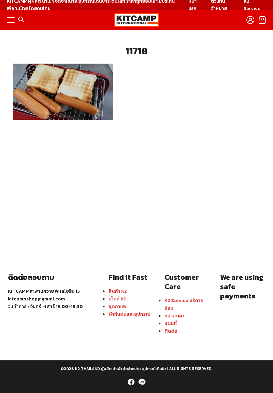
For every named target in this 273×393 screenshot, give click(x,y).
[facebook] (131, 382)
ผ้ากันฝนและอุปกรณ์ (129, 314)
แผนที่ (170, 323)
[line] (142, 382)
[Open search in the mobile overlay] (21, 20)
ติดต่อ (170, 331)
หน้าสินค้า (174, 315)
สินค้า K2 (118, 291)
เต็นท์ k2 (117, 298)
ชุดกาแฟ (118, 306)
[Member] (250, 20)
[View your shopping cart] (262, 20)
